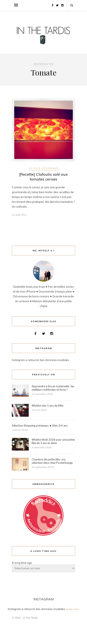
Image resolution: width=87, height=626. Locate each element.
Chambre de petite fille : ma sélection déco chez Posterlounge (52, 461)
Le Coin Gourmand (43, 168)
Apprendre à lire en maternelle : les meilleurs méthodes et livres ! (53, 388)
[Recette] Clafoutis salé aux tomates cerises (43, 177)
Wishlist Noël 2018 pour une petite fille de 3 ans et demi (53, 441)
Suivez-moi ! (72, 609)
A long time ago (22, 562)
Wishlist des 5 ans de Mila (47, 405)
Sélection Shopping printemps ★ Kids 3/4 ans (40, 425)
